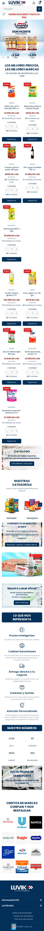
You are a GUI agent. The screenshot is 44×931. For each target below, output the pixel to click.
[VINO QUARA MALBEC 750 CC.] (32, 152)
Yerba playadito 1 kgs (11, 230)
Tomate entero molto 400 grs (12, 168)
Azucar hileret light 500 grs (12, 353)
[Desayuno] (32, 505)
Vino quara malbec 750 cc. (32, 168)
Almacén (11, 518)
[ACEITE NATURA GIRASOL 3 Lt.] (11, 278)
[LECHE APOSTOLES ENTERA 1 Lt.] (32, 336)
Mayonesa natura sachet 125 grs (32, 107)
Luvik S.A (28, 926)
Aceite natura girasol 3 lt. (11, 294)
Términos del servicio (23, 919)
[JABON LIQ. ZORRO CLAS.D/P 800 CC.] (11, 91)
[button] (3, 3)
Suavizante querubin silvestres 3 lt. (11, 411)
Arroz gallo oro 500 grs (32, 294)
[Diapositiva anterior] (3, 58)
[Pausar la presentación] (17, 58)
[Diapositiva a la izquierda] (4, 505)
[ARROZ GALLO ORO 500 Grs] (32, 278)
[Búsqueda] (39, 9)
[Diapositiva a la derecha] (40, 505)
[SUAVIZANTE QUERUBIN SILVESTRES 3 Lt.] (11, 395)
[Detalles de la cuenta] (34, 3)
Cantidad (11, 122)
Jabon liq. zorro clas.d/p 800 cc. (11, 107)
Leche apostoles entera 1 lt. (32, 353)
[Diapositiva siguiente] (13, 58)
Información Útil (10, 900)
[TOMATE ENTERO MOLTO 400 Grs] (11, 152)
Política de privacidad (22, 913)
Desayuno (32, 518)
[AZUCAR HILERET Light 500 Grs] (11, 336)
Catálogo (7, 905)
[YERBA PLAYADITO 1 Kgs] (11, 214)
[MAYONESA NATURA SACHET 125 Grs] (32, 91)
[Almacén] (11, 505)
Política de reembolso (23, 916)
